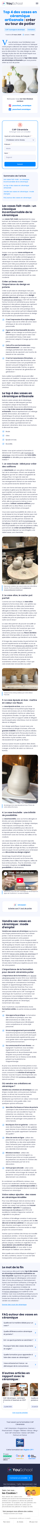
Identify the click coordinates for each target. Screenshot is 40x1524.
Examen (31, 1428)
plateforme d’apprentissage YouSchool (17, 589)
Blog (35, 1430)
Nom (6, 153)
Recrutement (27, 1484)
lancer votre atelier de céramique (23, 954)
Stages (16, 1430)
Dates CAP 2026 (28, 1433)
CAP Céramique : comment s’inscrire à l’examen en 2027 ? (14, 1400)
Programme (22, 1428)
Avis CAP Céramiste (12, 1433)
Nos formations (9, 1484)
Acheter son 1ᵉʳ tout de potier (20, 908)
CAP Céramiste (10, 1428)
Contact (20, 1486)
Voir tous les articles (20, 1413)
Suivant (20, 164)
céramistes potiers (20, 268)
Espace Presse (31, 1486)
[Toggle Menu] (37, 3)
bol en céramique (11, 1291)
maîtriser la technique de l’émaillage (16, 1209)
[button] (15, 30)
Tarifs (19, 1484)
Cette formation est (20, 1449)
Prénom (7, 144)
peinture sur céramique (13, 300)
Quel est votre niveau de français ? (17, 136)
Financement (7, 1430)
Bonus (30, 1430)
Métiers (23, 1430)
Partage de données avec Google (13, 1513)
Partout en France (20, 1435)
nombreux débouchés (26, 1077)
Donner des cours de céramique (14, 1304)
